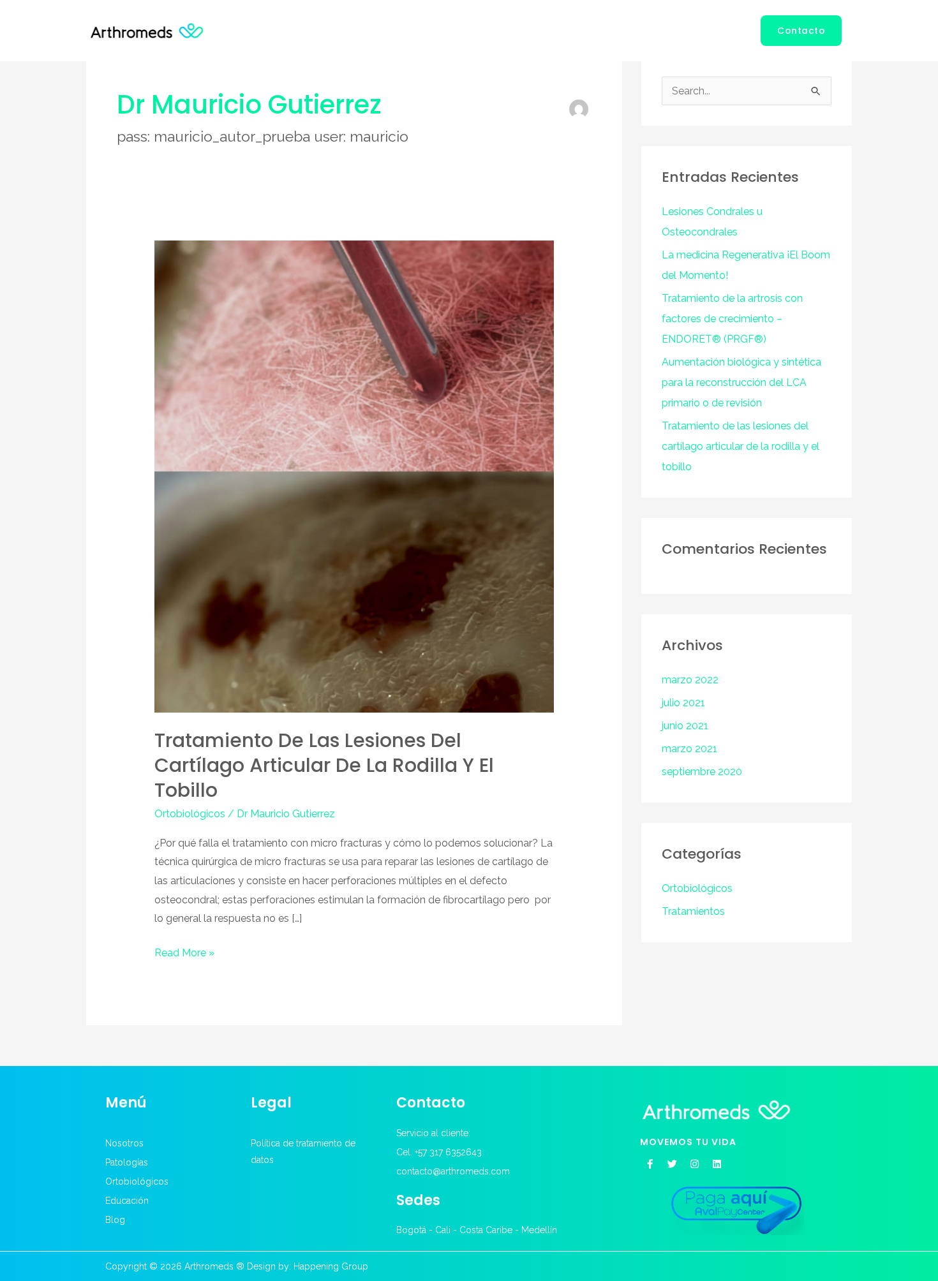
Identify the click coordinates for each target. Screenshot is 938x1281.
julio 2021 (683, 703)
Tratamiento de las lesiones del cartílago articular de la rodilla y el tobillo (324, 765)
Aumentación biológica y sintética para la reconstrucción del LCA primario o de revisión (741, 382)
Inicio (363, 30)
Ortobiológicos (579, 30)
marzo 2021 (689, 749)
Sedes (418, 1200)
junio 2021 (685, 726)
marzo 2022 (690, 680)
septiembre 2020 (702, 772)
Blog (729, 30)
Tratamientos (693, 911)
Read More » (184, 951)
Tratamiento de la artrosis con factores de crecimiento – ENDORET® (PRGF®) (732, 318)
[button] (801, 30)
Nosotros (418, 30)
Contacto (430, 1103)
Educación (672, 30)
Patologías (485, 30)
